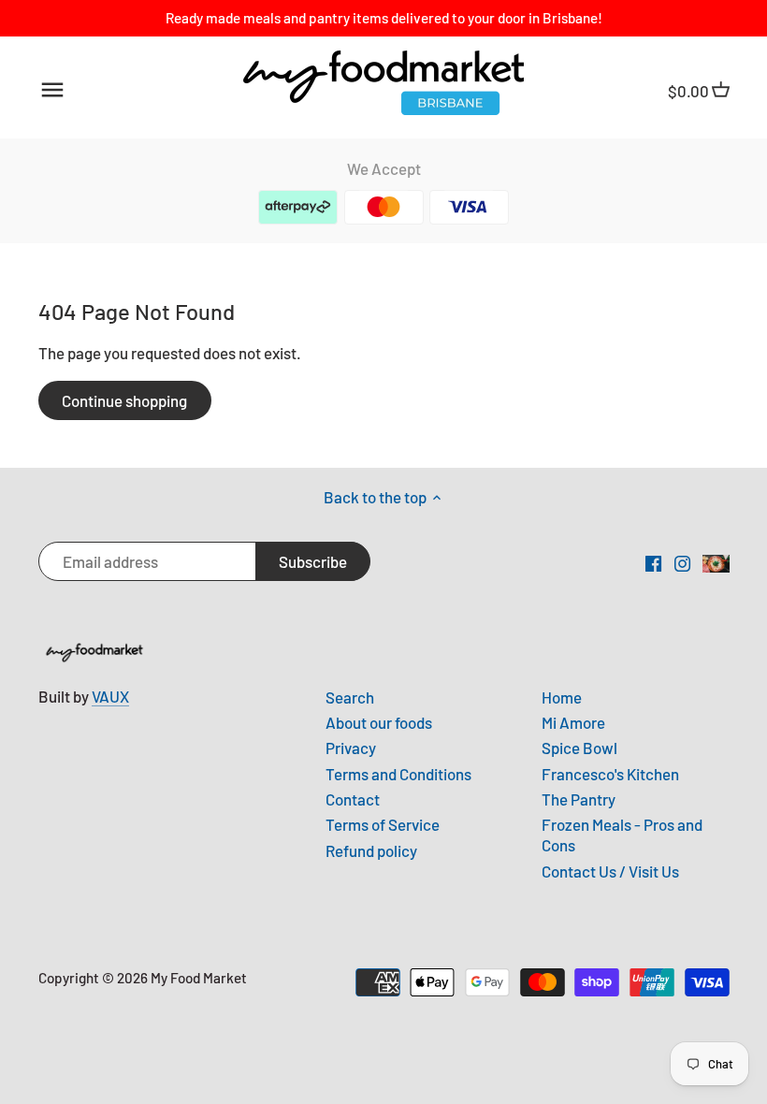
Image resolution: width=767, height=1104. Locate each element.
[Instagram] (682, 562)
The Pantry (578, 799)
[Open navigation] (52, 90)
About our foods (379, 722)
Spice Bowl (579, 747)
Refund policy (371, 850)
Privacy (351, 747)
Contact (353, 799)
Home (562, 697)
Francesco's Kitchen (610, 773)
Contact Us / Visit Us (610, 871)
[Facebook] (653, 562)
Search (350, 697)
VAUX (110, 696)
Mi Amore (573, 722)
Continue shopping (124, 400)
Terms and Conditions (398, 773)
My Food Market (199, 977)
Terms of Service (383, 824)
